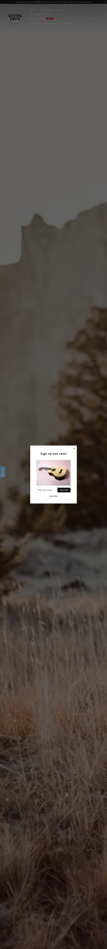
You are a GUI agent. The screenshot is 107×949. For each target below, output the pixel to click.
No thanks (53, 496)
